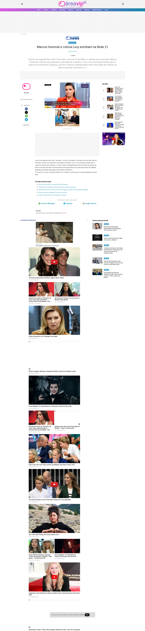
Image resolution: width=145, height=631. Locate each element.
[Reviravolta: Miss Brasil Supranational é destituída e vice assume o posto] (97, 226)
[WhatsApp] (26, 115)
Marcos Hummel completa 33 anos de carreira (53, 192)
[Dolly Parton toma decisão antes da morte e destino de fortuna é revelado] (110, 118)
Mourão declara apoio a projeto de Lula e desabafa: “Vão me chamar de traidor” (119, 107)
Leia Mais (81, 614)
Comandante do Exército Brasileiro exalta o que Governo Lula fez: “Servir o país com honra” (113, 275)
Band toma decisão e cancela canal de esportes (53, 184)
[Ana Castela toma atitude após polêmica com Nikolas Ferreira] (110, 100)
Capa (21, 34)
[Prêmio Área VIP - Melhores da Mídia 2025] (113, 139)
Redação (73, 55)
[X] (26, 112)
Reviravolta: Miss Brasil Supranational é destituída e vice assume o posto (112, 228)
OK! (87, 614)
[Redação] (26, 86)
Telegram (69, 203)
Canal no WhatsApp (48, 203)
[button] (113, 4)
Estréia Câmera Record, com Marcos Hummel (52, 195)
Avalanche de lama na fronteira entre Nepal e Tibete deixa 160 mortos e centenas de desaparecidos (113, 250)
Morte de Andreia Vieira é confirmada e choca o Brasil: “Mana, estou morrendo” (119, 90)
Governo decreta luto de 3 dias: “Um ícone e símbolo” (113, 239)
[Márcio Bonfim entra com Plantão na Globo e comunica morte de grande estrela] (110, 127)
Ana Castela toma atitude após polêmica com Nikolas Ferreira (119, 98)
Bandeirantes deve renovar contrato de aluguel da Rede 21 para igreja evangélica (63, 189)
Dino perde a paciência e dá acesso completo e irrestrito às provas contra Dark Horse (113, 262)
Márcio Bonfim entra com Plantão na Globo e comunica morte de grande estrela (119, 125)
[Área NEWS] (72, 39)
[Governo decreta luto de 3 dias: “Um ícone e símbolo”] (97, 237)
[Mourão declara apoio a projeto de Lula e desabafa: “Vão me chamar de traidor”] (110, 109)
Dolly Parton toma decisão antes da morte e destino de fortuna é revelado (119, 116)
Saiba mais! (64, 213)
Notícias (25, 34)
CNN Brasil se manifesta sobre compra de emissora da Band (57, 187)
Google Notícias (90, 203)
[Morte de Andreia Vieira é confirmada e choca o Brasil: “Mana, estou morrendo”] (110, 92)
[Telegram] (26, 119)
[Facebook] (26, 108)
